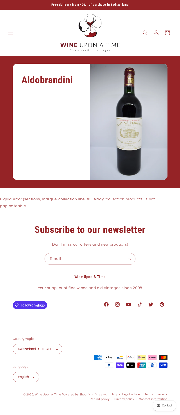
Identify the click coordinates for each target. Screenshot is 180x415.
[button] (10, 32)
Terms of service (156, 394)
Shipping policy (106, 394)
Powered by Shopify (76, 394)
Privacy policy (124, 399)
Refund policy (99, 399)
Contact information (153, 399)
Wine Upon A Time (48, 394)
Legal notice (131, 394)
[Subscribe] (129, 259)
